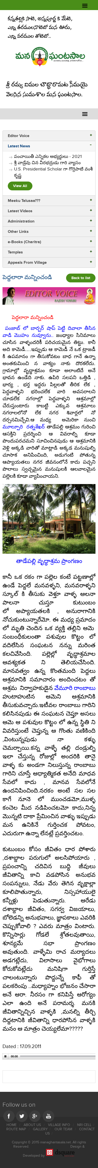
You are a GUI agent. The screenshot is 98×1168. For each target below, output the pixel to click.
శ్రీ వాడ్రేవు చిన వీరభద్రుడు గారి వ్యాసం (47, 162)
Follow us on (19, 1104)
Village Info (59, 1125)
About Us (33, 1125)
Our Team (64, 1129)
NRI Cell (84, 1125)
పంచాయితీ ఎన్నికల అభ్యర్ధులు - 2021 (48, 156)
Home (12, 1125)
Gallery (40, 1129)
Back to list (80, 278)
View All (20, 186)
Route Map (16, 1129)
